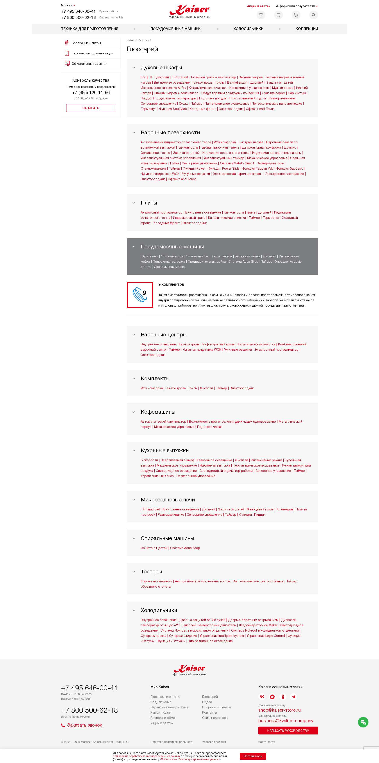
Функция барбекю (289, 168)
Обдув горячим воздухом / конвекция (230, 93)
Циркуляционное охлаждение (210, 641)
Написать (90, 108)
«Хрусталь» (149, 256)
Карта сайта (266, 741)
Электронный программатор (277, 349)
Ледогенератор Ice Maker (258, 625)
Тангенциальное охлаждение (227, 103)
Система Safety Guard (237, 163)
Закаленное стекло (155, 152)
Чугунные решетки (196, 174)
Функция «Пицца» (252, 514)
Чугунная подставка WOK (160, 174)
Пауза (174, 163)
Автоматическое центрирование (258, 581)
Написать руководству (288, 730)
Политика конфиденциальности (171, 741)
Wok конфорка (225, 142)
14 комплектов (197, 256)
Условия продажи (214, 741)
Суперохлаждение (183, 635)
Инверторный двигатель (217, 625)
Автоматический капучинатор (163, 421)
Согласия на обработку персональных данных (190, 759)
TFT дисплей (159, 77)
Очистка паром (273, 93)
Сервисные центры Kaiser (170, 707)
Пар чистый (297, 93)
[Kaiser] (189, 12)
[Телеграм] (293, 696)
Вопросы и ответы (216, 707)
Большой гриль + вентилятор (213, 77)
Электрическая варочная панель (238, 174)
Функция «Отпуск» (171, 641)
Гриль (220, 82)
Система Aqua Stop (243, 261)
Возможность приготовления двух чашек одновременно (232, 421)
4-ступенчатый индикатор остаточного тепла (176, 142)
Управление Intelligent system (222, 635)
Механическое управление (267, 158)
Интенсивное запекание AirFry (163, 88)
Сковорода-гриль (270, 163)
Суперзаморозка (153, 635)
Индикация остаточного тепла (225, 152)
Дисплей (256, 82)
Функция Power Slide (224, 168)
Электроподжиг (231, 109)
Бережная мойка (247, 256)
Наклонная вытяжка (215, 465)
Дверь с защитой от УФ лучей (202, 620)
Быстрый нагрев (251, 142)
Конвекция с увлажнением (249, 88)
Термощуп (148, 109)
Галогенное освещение (214, 460)
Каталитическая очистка (208, 88)
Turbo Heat (180, 77)
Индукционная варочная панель (276, 152)
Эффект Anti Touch (260, 109)
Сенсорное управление (158, 103)
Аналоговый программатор (161, 212)
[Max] (272, 696)
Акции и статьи (258, 6)
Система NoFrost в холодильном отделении (265, 630)
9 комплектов (221, 256)
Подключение (160, 702)
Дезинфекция (237, 82)
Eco (143, 77)
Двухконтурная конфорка (261, 147)
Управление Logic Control (266, 635)
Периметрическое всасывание (256, 465)
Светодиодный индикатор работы (226, 470)
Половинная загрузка (169, 261)
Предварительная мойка (207, 261)
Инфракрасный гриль (189, 217)
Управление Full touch (157, 476)
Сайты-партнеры (215, 718)
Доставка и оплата (165, 696)
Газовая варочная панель (220, 147)
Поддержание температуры (174, 98)
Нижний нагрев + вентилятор (176, 93)
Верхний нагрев (251, 77)
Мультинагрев (282, 88)
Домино (290, 147)
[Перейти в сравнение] (278, 15)
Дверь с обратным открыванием (253, 620)
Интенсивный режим (266, 460)
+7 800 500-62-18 (78, 17)
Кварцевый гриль (260, 509)
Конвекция (285, 509)
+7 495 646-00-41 (78, 11)
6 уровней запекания (156, 581)
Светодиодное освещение (176, 470)
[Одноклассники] (282, 696)
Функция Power (194, 168)
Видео (207, 702)
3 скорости (149, 460)
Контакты (209, 712)
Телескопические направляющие (277, 103)
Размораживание (282, 98)
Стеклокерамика (153, 168)
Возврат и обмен (163, 718)
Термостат (271, 217)
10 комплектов (172, 256)
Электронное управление (284, 174)
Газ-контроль (203, 82)
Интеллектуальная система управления (171, 158)
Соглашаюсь (252, 756)
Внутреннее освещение (172, 82)
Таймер (196, 103)
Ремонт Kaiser (161, 712)
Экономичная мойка (169, 267)
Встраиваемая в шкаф (178, 460)
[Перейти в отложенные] (261, 15)
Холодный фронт (203, 109)
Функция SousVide (173, 109)
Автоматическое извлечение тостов (203, 581)
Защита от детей (279, 82)
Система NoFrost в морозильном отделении (194, 630)
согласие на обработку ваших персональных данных (146, 756)
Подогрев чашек (209, 427)
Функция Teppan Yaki (258, 168)
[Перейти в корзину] (296, 15)
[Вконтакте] (261, 696)
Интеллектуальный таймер (224, 158)
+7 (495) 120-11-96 (91, 92)
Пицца (145, 98)
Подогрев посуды (213, 98)
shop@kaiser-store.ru (279, 710)
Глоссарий (210, 696)
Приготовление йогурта (247, 98)
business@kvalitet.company (285, 720)
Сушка (183, 103)
